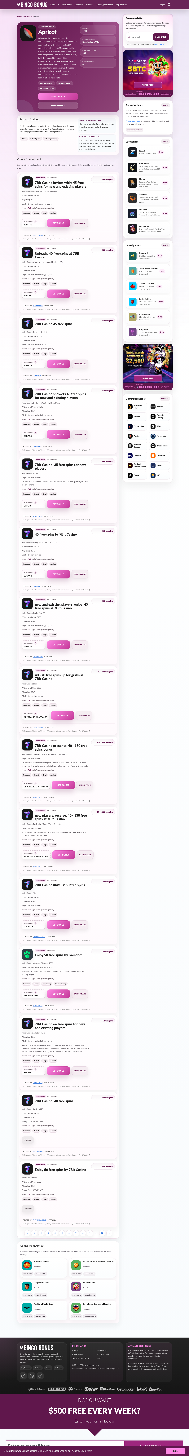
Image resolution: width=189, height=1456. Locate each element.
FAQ (99, 1358)
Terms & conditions (80, 1358)
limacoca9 (37, 1083)
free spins (26, 213)
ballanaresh (38, 1151)
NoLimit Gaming (60, 984)
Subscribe (160, 37)
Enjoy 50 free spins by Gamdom (58, 955)
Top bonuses (121, 4)
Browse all (164, 398)
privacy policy (159, 44)
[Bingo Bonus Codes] (32, 4)
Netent (36, 984)
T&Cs (29, 208)
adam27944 (38, 306)
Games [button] (78, 4)
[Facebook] (23, 1375)
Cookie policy (103, 1354)
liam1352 (37, 376)
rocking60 (37, 516)
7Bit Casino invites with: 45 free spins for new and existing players (60, 184)
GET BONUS (58, 223)
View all (165, 105)
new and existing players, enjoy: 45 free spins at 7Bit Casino (61, 606)
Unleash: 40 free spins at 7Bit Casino (57, 255)
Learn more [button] (86, 1451)
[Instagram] (40, 1375)
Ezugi (44, 213)
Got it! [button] (175, 1451)
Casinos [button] (54, 4)
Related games (35, 139)
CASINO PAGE (80, 223)
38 (102, 1233)
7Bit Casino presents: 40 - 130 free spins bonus (61, 747)
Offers (24, 139)
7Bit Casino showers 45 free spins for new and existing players (60, 396)
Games (48, 1368)
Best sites (38, 1368)
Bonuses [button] (66, 4)
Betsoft (36, 213)
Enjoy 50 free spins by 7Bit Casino (60, 1170)
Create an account (133, 121)
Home (20, 16)
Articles (89, 4)
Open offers (58, 105)
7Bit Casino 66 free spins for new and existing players (60, 1026)
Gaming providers (105, 4)
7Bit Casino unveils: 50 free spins (60, 885)
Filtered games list (51, 139)
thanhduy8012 (39, 1220)
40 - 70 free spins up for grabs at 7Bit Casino (59, 677)
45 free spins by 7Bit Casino (56, 534)
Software (28, 16)
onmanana (38, 235)
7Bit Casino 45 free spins (54, 324)
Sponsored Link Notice (80, 239)
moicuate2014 (39, 937)
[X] (31, 1375)
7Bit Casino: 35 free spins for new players (60, 466)
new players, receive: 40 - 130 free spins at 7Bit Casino (61, 817)
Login (162, 4)
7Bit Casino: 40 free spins (54, 1101)
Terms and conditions (134, 130)
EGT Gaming (47, 984)
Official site (58, 96)
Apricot (53, 213)
